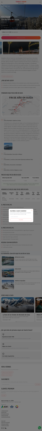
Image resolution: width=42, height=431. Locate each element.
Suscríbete (21, 219)
